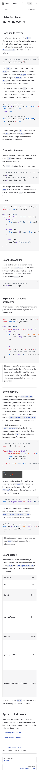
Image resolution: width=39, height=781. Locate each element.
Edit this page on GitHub (13, 747)
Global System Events (13, 737)
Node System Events (13, 733)
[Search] (22, 3)
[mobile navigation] (35, 3)
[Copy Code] (36, 59)
